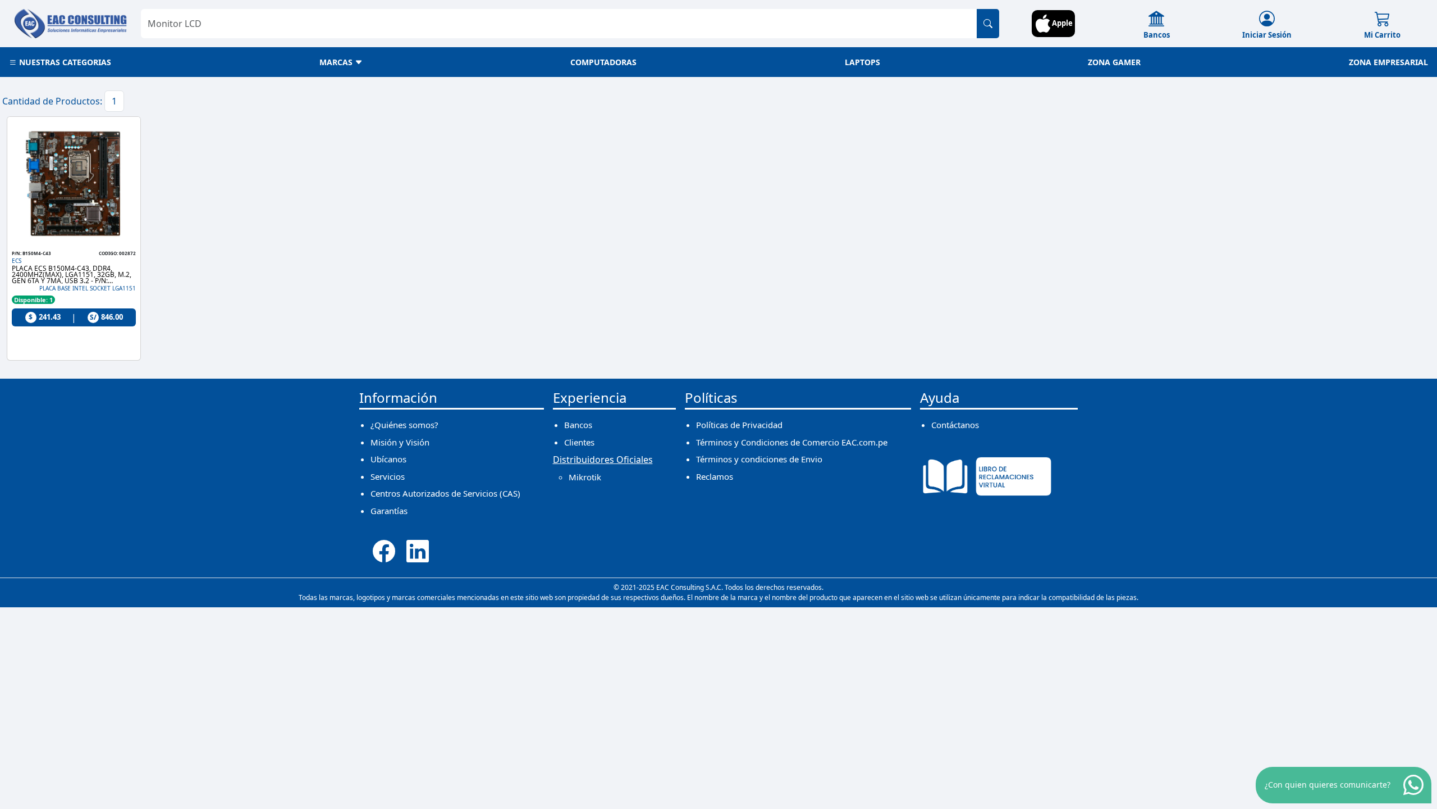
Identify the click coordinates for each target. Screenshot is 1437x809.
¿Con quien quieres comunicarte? (1327, 784)
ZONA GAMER (1114, 62)
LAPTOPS (862, 62)
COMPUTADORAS (603, 62)
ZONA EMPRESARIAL (1388, 62)
